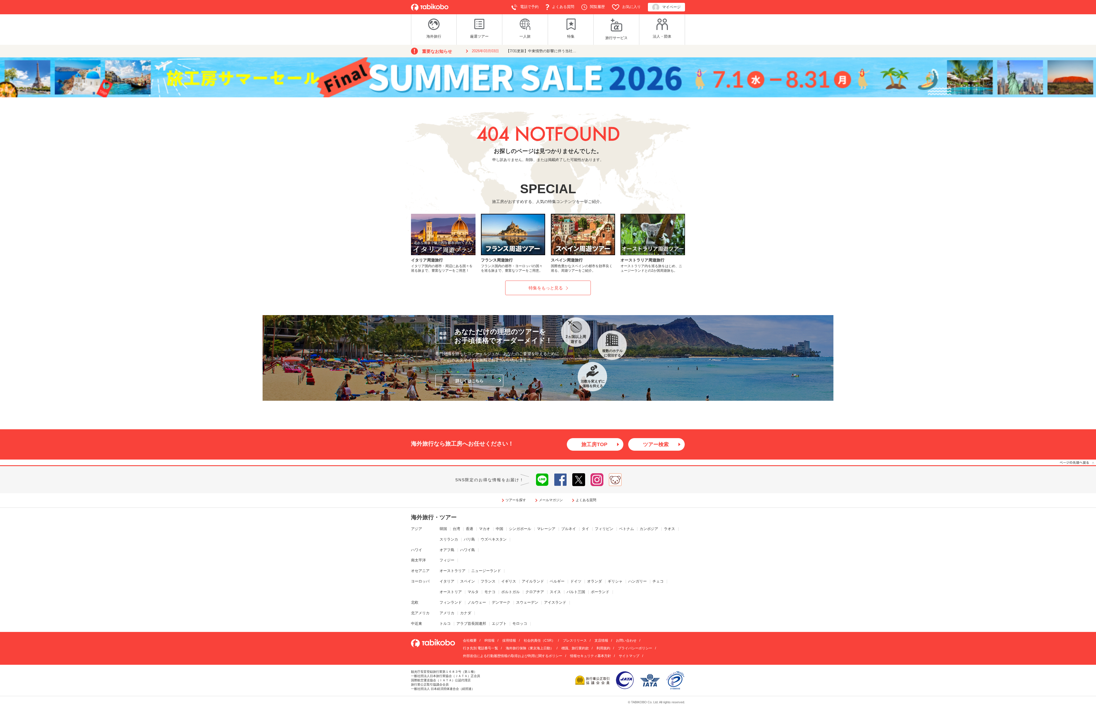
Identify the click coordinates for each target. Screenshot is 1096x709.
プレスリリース (575, 640)
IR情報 (489, 640)
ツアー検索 (656, 444)
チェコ (658, 581)
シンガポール (520, 529)
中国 (499, 529)
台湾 (456, 529)
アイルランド (533, 581)
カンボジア (649, 529)
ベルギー (557, 581)
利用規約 (603, 648)
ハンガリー (637, 581)
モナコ (489, 592)
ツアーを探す (515, 500)
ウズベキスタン (494, 539)
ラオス (669, 529)
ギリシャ (615, 581)
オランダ (594, 581)
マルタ (473, 592)
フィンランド (451, 602)
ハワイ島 (467, 550)
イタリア (447, 581)
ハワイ (416, 550)
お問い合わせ (626, 640)
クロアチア (534, 592)
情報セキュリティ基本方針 (590, 656)
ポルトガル (510, 592)
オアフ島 (447, 550)
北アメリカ (420, 613)
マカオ (484, 529)
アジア (416, 529)
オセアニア (420, 571)
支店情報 (601, 640)
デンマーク (501, 602)
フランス (488, 581)
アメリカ (447, 613)
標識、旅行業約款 (575, 648)
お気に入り (631, 7)
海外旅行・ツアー (434, 517)
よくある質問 (563, 7)
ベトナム (626, 529)
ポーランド (600, 592)
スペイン (467, 581)
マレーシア (546, 529)
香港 (469, 529)
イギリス (508, 581)
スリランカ (449, 539)
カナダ (465, 613)
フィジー (447, 560)
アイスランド (555, 602)
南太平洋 (418, 560)
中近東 (416, 623)
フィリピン (604, 529)
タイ (585, 529)
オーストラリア (453, 571)
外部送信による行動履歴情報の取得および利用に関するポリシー (512, 656)
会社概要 (470, 640)
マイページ (671, 7)
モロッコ (519, 623)
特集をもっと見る (546, 287)
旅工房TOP (594, 444)
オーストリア (451, 592)
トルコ (445, 623)
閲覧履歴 (597, 7)
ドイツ (575, 581)
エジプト (499, 623)
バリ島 (469, 539)
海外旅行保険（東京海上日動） (530, 648)
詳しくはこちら (469, 380)
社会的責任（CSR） (539, 640)
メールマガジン (551, 500)
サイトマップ (629, 656)
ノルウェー (477, 602)
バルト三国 (576, 592)
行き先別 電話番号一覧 (480, 648)
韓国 (443, 529)
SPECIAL (548, 189)
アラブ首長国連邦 (471, 623)
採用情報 (509, 640)
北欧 (414, 602)
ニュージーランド (486, 571)
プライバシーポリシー (635, 648)
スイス (555, 592)
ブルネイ (568, 529)
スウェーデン (527, 602)
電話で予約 (529, 7)
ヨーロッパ (420, 581)
